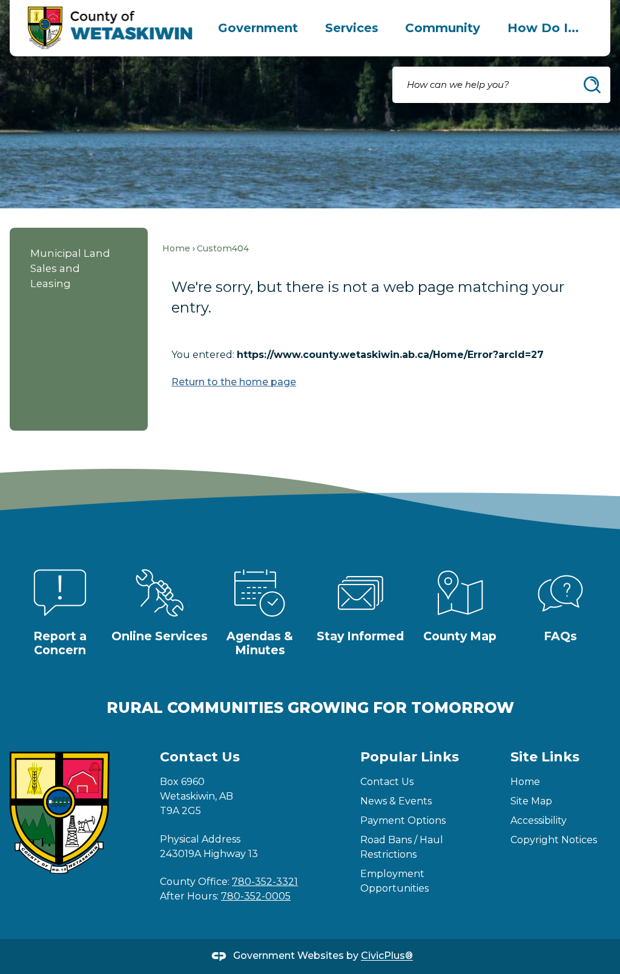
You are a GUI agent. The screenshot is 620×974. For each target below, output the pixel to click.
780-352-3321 (265, 881)
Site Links (544, 757)
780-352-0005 (256, 896)
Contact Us (387, 781)
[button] (592, 85)
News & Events (396, 801)
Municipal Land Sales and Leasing (70, 268)
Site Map (531, 801)
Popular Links (409, 757)
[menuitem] (258, 28)
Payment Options (403, 820)
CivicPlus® (387, 956)
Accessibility (538, 820)
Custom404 (223, 248)
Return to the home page (233, 382)
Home (176, 248)
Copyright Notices (553, 840)
